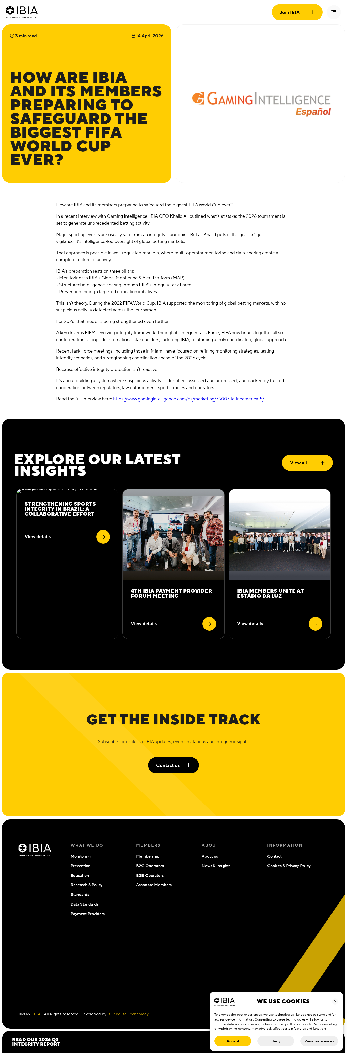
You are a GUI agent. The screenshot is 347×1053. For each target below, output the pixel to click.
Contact (274, 856)
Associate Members (154, 885)
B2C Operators (150, 866)
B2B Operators (150, 875)
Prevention (80, 866)
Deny (275, 1041)
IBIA (37, 1014)
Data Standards (84, 904)
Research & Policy (86, 885)
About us (210, 856)
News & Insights (216, 866)
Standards (80, 894)
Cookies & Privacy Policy (289, 866)
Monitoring (80, 856)
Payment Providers (88, 914)
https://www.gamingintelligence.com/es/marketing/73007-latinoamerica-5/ (188, 399)
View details (38, 536)
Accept (233, 1041)
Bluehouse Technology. (128, 1014)
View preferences (319, 1041)
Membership (147, 856)
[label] (103, 537)
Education (80, 875)
